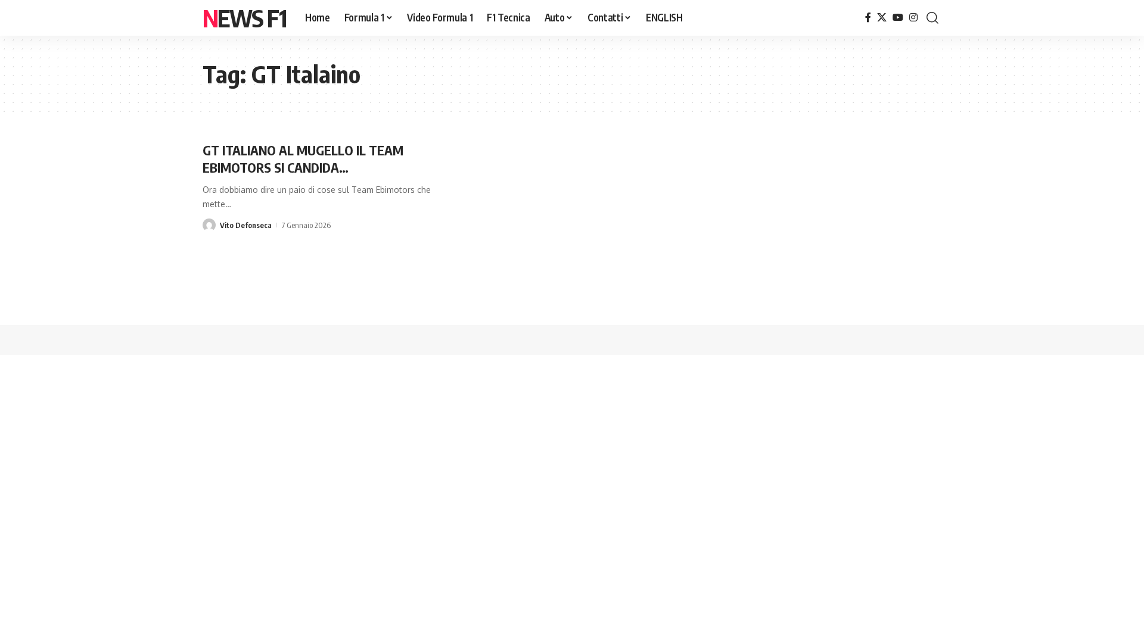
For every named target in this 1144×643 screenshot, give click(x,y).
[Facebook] (868, 18)
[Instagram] (913, 18)
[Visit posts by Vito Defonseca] (209, 225)
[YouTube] (898, 18)
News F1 (244, 18)
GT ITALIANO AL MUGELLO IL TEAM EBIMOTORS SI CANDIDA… (303, 159)
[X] (882, 18)
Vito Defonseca (246, 225)
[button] (932, 18)
